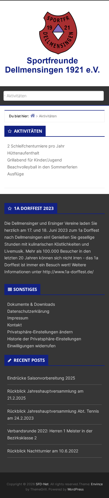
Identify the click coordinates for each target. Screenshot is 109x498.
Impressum (17, 317)
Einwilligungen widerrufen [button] (31, 345)
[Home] (32, 115)
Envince (97, 484)
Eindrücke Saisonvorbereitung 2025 (41, 377)
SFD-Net (42, 484)
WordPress (75, 489)
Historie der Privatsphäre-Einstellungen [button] (44, 338)
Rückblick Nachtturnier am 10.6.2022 (42, 450)
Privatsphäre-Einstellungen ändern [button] (40, 331)
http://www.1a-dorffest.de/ (68, 271)
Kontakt (14, 324)
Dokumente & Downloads (31, 304)
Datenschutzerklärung (28, 311)
